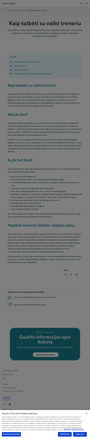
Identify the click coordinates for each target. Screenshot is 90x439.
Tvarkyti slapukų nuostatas (11, 434)
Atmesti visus (80, 434)
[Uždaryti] (86, 413)
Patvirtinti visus (65, 434)
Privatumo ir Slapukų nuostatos (73, 430)
